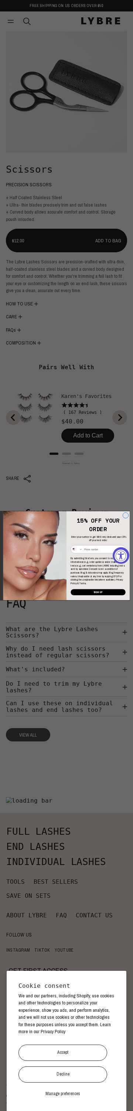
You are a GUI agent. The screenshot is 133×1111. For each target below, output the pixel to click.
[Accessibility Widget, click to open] (121, 555)
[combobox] (77, 549)
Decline (63, 1074)
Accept (62, 1052)
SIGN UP (98, 592)
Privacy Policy (53, 1031)
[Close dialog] (125, 515)
